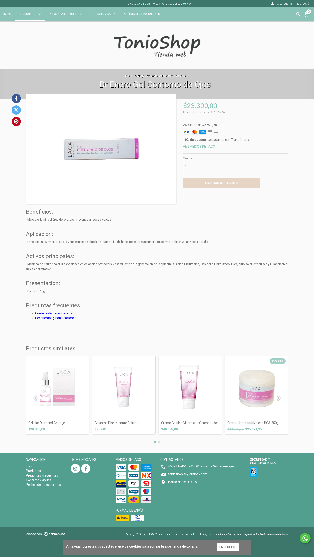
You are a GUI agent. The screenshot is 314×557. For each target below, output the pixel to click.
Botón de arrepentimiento (274, 534)
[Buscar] (298, 14)
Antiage (139, 75)
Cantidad (188, 158)
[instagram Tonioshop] (75, 468)
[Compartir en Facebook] (16, 98)
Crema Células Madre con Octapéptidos (190, 423)
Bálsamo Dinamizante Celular (116, 423)
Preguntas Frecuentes (65, 14)
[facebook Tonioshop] (85, 468)
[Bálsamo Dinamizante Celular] (123, 387)
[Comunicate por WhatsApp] (305, 538)
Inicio (7, 14)
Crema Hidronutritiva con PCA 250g (253, 423)
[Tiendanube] (46, 535)
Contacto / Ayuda (102, 14)
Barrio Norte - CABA (182, 482)
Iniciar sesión (303, 3)
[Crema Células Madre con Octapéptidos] (190, 387)
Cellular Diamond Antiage (46, 423)
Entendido (227, 547)
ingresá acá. (251, 534)
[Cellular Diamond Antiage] (57, 387)
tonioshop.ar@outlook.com (187, 474)
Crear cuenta (284, 3)
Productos (27, 14)
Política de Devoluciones (141, 14)
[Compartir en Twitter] (16, 110)
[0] (307, 16)
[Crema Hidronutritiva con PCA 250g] (256, 387)
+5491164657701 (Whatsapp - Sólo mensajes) (202, 466)
